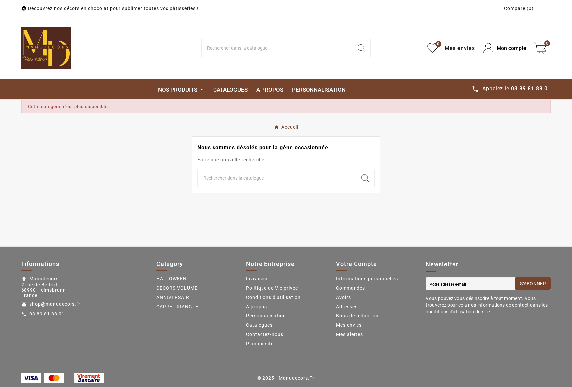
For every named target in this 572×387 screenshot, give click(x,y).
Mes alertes (349, 334)
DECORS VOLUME (177, 288)
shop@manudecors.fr (54, 304)
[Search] (361, 48)
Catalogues (259, 325)
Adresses (347, 306)
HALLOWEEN (171, 278)
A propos (256, 306)
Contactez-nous (264, 334)
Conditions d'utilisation (273, 297)
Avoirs (343, 297)
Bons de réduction (357, 315)
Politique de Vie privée (272, 288)
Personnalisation (266, 315)
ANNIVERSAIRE (174, 297)
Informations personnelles (367, 278)
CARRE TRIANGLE (177, 306)
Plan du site (260, 343)
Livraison (257, 278)
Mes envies (349, 325)
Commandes (350, 288)
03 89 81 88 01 (47, 313)
